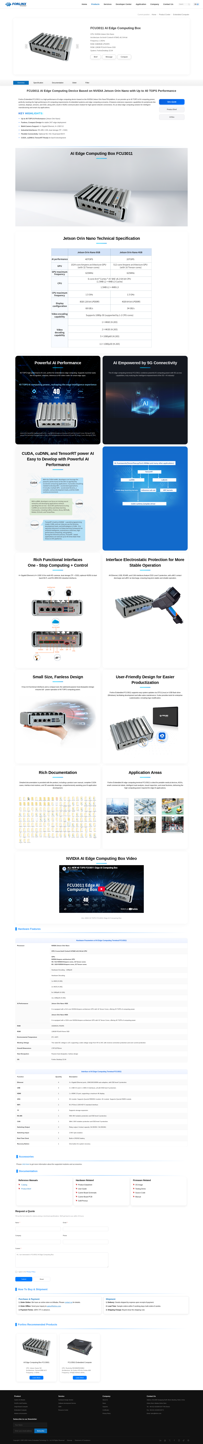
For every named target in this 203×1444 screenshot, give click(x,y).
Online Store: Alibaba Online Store (156, 1403)
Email (65, 1222)
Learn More (36, 1378)
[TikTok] (184, 1440)
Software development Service (67, 1403)
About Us (105, 1400)
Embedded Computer (181, 14)
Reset (42, 1279)
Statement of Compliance (82, 1440)
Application (141, 4)
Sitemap (69, 1440)
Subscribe (40, 1431)
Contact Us (168, 4)
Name (17, 1222)
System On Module (19, 1400)
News (104, 1403)
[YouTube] (165, 1440)
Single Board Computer (21, 1406)
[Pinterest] (188, 1440)
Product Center (164, 14)
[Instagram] (179, 1440)
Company (154, 4)
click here (25, 1164)
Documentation (57, 83)
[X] (170, 1440)
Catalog (24, 1185)
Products (95, 4)
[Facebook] (174, 1440)
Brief (95, 57)
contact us (68, 1302)
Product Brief (26, 1189)
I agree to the (26, 1272)
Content (18, 1248)
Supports (105, 1406)
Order (74, 83)
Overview (21, 83)
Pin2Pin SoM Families (20, 1403)
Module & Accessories (20, 1413)
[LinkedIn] (160, 1440)
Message (109, 57)
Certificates (106, 1410)
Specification (38, 83)
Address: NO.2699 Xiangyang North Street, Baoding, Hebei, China (166, 1400)
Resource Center (63, 1410)
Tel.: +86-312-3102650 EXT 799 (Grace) (158, 1406)
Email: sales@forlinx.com (154, 1413)
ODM (59, 1406)
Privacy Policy (31, 1271)
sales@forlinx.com (54, 1306)
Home (84, 4)
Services (108, 4)
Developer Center (124, 4)
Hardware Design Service (65, 1400)
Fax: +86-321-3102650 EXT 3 (155, 1410)
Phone (65, 1235)
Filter (87, 83)
